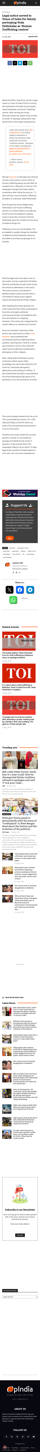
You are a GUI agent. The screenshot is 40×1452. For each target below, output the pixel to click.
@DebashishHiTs (23, 149)
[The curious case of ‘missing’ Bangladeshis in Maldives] (7, 888)
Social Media (6, 554)
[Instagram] (16, 572)
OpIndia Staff (32, 36)
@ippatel (12, 149)
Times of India (16, 554)
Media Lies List (32, 551)
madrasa (23, 551)
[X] (15, 63)
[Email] (25, 63)
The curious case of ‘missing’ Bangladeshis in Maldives (25, 887)
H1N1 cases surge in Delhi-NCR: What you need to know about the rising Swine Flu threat (25, 1107)
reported (13, 177)
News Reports (6, 12)
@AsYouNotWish (15, 151)
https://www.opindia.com (19, 566)
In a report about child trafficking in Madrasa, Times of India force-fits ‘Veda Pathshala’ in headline (19, 687)
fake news (12, 548)
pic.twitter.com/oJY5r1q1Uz (20, 154)
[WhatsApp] (30, 63)
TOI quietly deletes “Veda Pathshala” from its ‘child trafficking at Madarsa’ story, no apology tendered (17, 655)
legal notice (15, 551)
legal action (6, 551)
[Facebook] (10, 63)
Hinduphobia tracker (23, 548)
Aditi (3, 786)
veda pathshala (7, 557)
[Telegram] (20, 63)
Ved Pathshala (30, 554)
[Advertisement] (20, 936)
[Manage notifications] (5, 1447)
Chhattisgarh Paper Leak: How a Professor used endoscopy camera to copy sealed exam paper (26, 857)
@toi (31, 130)
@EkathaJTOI (16, 133)
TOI (23, 554)
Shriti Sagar (5, 832)
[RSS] (17, 1437)
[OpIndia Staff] (7, 568)
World (4, 768)
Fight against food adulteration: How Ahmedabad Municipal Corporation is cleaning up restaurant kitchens (25, 1120)
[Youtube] (33, 1437)
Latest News (8, 1003)
